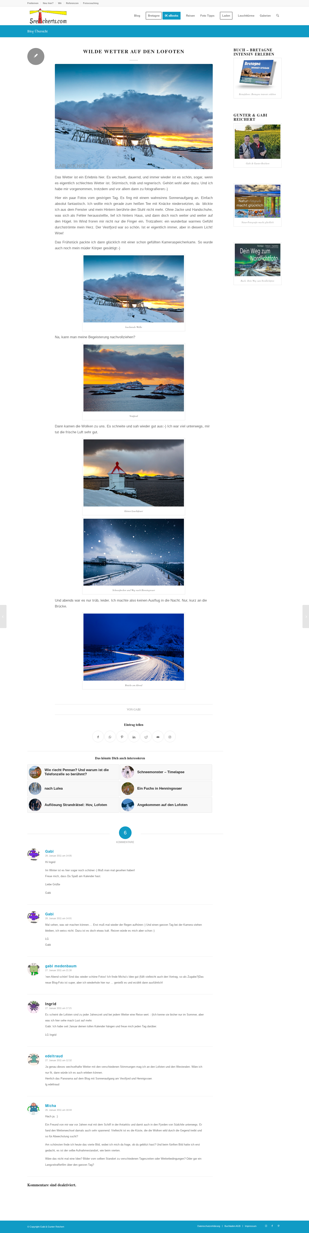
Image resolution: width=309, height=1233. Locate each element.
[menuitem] (34, 3)
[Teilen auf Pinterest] (122, 736)
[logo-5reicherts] (47, 16)
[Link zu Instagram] (266, 1226)
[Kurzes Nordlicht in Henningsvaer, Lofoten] (305, 616)
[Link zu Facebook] (272, 1226)
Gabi (137, 709)
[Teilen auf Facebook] (98, 736)
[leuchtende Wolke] (134, 116)
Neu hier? (48, 3)
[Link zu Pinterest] (278, 1226)
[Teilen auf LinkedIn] (134, 736)
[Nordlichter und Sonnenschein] (3, 616)
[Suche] (277, 16)
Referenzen (72, 3)
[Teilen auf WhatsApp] (110, 736)
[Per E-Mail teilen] (158, 736)
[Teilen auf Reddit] (146, 736)
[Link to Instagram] (170, 736)
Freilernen (32, 3)
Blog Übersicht (37, 31)
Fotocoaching (91, 3)
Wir (60, 3)
